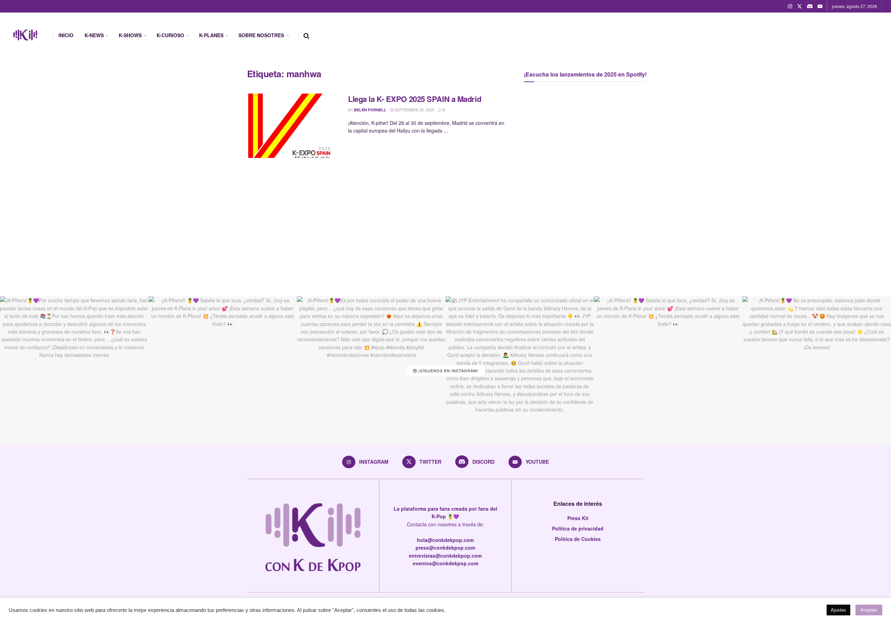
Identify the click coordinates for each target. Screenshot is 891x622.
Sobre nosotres (261, 35)
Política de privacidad (578, 528)
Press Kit (578, 518)
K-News (94, 35)
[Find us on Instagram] (790, 6)
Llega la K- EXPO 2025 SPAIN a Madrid (414, 98)
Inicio (65, 35)
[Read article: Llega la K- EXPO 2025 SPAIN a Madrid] (292, 126)
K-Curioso (170, 35)
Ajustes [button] (838, 610)
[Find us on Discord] (810, 6)
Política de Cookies (578, 538)
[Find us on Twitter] (799, 6)
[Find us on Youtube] (820, 6)
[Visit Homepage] (25, 35)
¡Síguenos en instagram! (447, 370)
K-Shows (130, 35)
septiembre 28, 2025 (413, 109)
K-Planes (211, 35)
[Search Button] (306, 35)
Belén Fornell (370, 109)
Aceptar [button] (868, 610)
